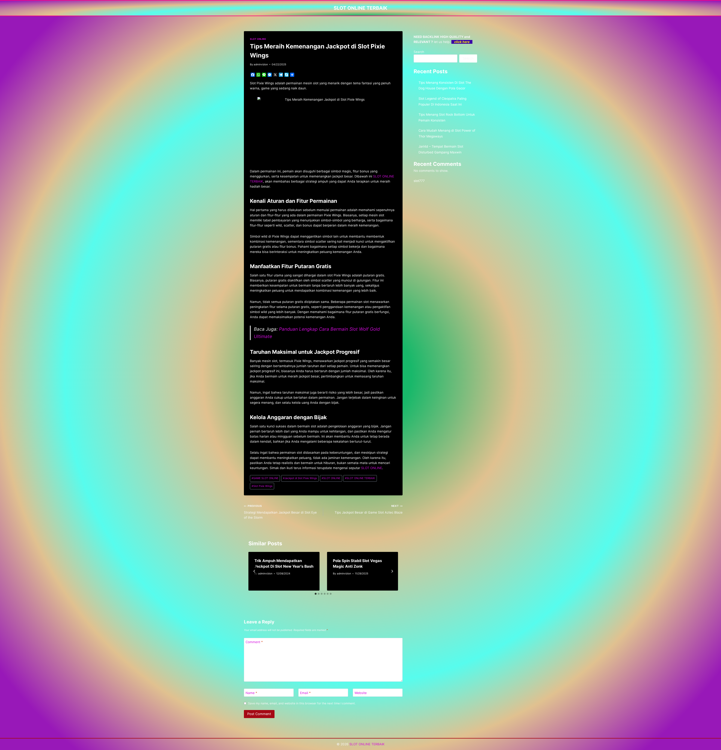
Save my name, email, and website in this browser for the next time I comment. (302, 703)
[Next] (392, 571)
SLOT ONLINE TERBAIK (360, 478)
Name (251, 693)
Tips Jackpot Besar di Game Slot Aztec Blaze (368, 509)
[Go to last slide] (254, 571)
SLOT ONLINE (258, 39)
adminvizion (261, 64)
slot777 (419, 181)
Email (305, 693)
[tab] (316, 594)
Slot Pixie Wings (262, 485)
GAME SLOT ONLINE (265, 478)
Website (360, 693)
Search (419, 52)
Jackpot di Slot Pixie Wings (300, 478)
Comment (254, 642)
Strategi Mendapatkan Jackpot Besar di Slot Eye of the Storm (280, 511)
